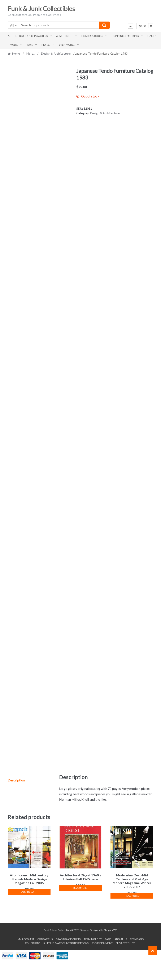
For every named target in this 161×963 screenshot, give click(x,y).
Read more (80, 887)
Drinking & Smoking (125, 35)
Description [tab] (16, 780)
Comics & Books (92, 35)
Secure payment (102, 943)
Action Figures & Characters (28, 35)
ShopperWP (110, 930)
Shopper (85, 930)
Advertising (64, 35)
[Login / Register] (130, 26)
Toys (30, 44)
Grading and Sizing (68, 939)
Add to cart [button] (29, 891)
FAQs (108, 939)
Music (14, 44)
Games (151, 35)
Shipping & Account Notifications (65, 943)
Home (16, 53)
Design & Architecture (56, 53)
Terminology (93, 939)
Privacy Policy (125, 943)
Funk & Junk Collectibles (41, 8)
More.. (46, 44)
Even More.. (67, 44)
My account (26, 939)
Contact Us (45, 939)
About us (120, 939)
